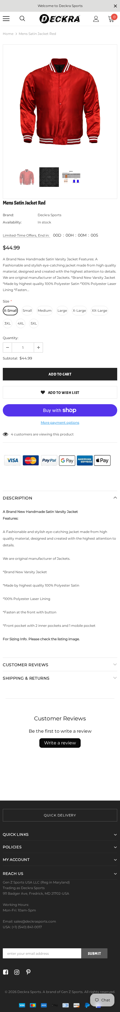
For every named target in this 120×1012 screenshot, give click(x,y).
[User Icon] (96, 19)
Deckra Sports (49, 215)
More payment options (60, 422)
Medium (45, 310)
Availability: (12, 222)
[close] (115, 6)
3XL (7, 323)
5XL (34, 323)
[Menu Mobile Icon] (6, 18)
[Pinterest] (26, 972)
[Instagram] (15, 972)
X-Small (10, 310)
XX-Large (99, 310)
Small (27, 310)
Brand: (8, 215)
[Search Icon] (22, 19)
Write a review (60, 743)
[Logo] (60, 18)
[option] (60, 101)
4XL (21, 323)
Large (62, 310)
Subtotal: (10, 358)
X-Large (79, 310)
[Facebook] (4, 972)
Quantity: (10, 338)
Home (8, 34)
